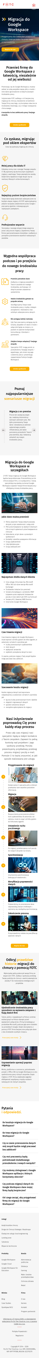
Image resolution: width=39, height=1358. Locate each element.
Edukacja (24, 1266)
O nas (23, 1299)
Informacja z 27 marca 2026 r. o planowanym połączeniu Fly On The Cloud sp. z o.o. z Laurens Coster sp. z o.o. (19, 1321)
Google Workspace (8, 1260)
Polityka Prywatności (19, 1331)
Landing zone (6, 1238)
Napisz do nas (10, 49)
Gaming (24, 1270)
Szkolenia (5, 1242)
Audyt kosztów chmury (10, 1225)
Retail (23, 1285)
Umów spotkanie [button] (19, 125)
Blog (3, 1299)
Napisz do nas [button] (19, 946)
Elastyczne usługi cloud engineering (15, 1234)
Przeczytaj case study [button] (10, 1038)
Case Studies (6, 1303)
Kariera (23, 1303)
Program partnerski (28, 1311)
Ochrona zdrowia (27, 1281)
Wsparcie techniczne (9, 1246)
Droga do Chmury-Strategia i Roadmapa (16, 1229)
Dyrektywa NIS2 (7, 1307)
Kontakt (24, 1307)
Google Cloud (6, 1264)
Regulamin (20, 1336)
